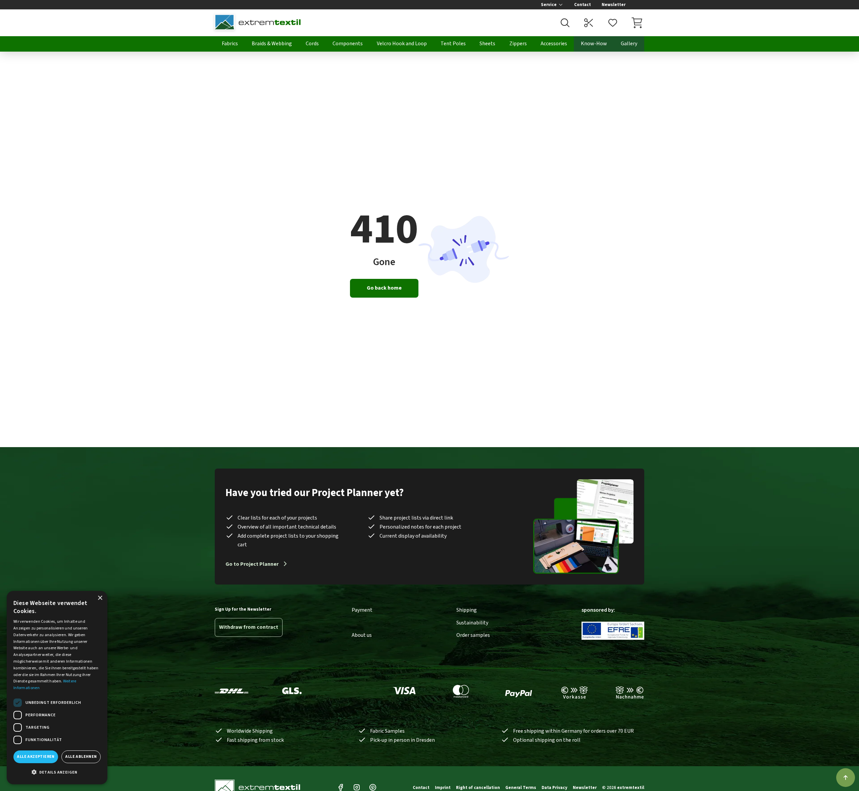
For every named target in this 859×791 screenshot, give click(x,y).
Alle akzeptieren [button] (35, 756)
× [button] (99, 598)
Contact (582, 5)
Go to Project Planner (252, 564)
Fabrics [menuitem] (230, 43)
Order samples (473, 635)
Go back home (384, 288)
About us (362, 635)
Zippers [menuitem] (518, 43)
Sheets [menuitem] (487, 43)
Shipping (466, 610)
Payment (362, 610)
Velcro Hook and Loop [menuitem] (402, 43)
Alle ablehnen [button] (81, 756)
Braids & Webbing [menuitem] (272, 43)
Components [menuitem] (348, 43)
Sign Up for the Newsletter (243, 609)
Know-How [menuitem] (594, 43)
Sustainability (472, 622)
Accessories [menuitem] (554, 43)
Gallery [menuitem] (629, 43)
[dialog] (57, 687)
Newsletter (613, 5)
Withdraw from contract (248, 627)
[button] (57, 773)
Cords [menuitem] (312, 43)
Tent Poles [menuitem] (453, 43)
